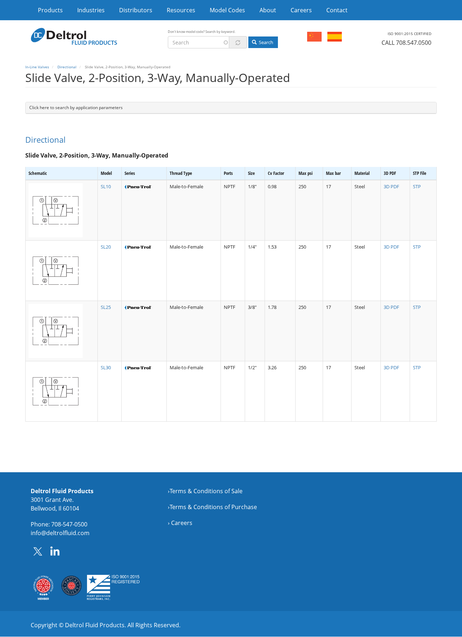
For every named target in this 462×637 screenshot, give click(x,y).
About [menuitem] (268, 10)
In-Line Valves (37, 66)
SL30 (106, 367)
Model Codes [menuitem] (227, 10)
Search (265, 42)
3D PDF (391, 186)
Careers (181, 523)
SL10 (106, 186)
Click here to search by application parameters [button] (76, 107)
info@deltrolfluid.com (60, 533)
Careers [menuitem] (301, 10)
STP (417, 186)
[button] (62, 210)
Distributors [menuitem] (135, 10)
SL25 (106, 307)
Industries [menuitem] (91, 10)
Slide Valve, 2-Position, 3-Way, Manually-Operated (96, 155)
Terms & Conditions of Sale (206, 491)
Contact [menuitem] (337, 10)
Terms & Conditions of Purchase (213, 507)
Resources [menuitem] (181, 10)
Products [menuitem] (50, 10)
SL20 (106, 247)
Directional (67, 66)
